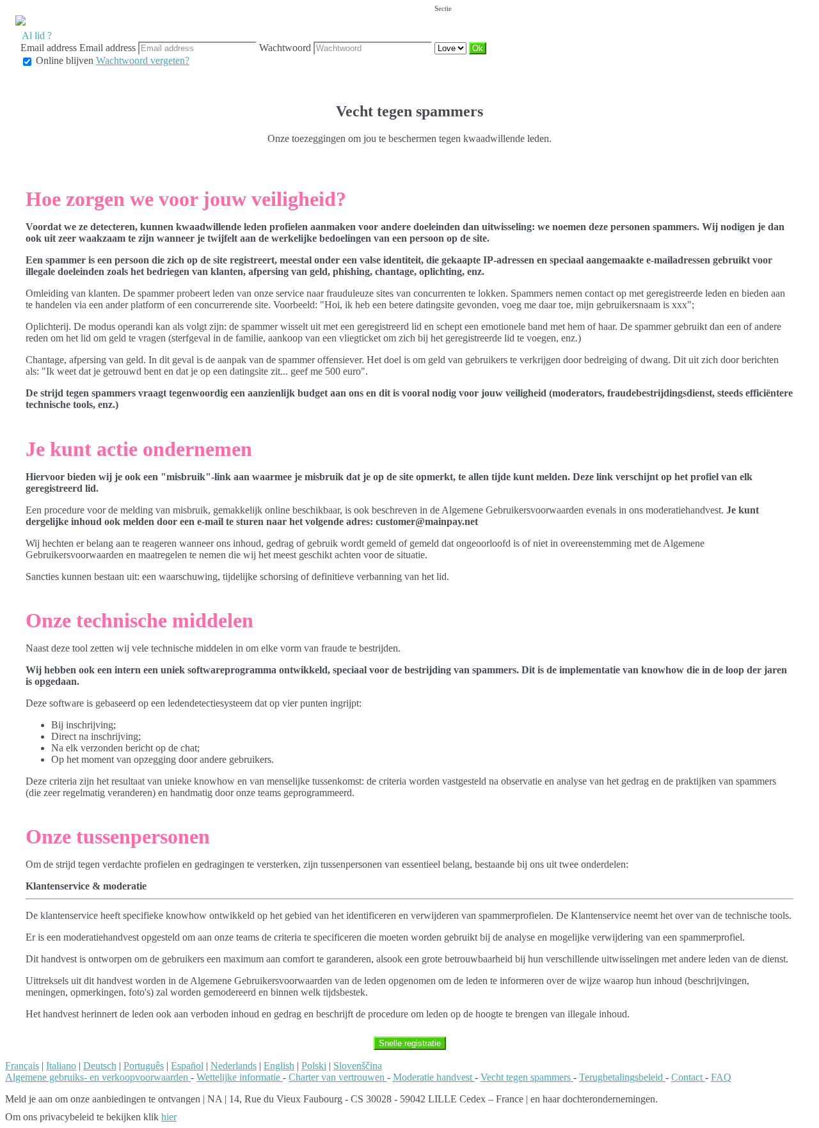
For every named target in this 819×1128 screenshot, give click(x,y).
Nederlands (234, 1065)
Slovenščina (357, 1065)
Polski (313, 1065)
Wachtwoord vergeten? (142, 60)
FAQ (721, 1077)
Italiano (61, 1065)
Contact (688, 1077)
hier (169, 1116)
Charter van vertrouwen (338, 1077)
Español (187, 1065)
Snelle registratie (410, 1043)
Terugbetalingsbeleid (622, 1077)
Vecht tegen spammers (527, 1077)
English (279, 1065)
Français (22, 1065)
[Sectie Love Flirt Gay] (451, 47)
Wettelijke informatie (239, 1077)
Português (143, 1065)
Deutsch (99, 1065)
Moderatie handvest (434, 1077)
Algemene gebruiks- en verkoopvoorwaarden (98, 1077)
